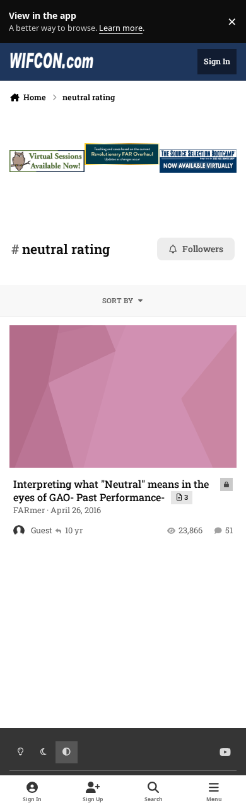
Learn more (24, 22)
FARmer (29, 510)
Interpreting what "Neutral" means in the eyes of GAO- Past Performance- (111, 490)
